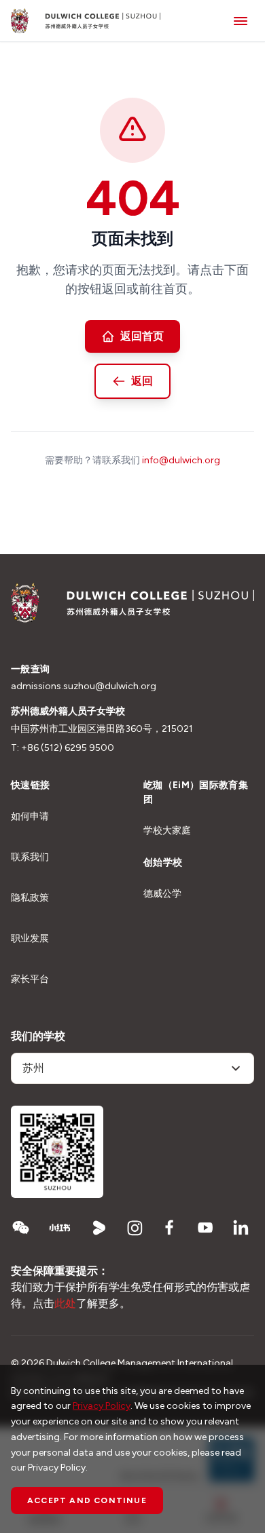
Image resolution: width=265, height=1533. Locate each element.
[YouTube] (205, 1227)
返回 (142, 380)
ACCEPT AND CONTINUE (87, 1500)
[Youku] (99, 1227)
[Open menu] (240, 21)
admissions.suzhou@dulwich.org (83, 686)
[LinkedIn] (240, 1227)
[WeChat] (20, 1227)
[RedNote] (59, 1227)
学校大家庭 (167, 830)
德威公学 (162, 893)
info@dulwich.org (181, 460)
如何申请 (30, 816)
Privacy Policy (101, 1406)
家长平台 (30, 979)
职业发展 (30, 938)
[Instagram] (134, 1227)
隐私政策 (30, 898)
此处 (65, 1303)
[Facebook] (169, 1227)
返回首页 (142, 336)
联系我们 (30, 857)
